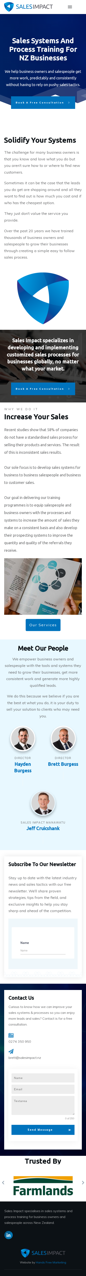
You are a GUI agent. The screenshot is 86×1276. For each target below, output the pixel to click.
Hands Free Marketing (51, 1262)
